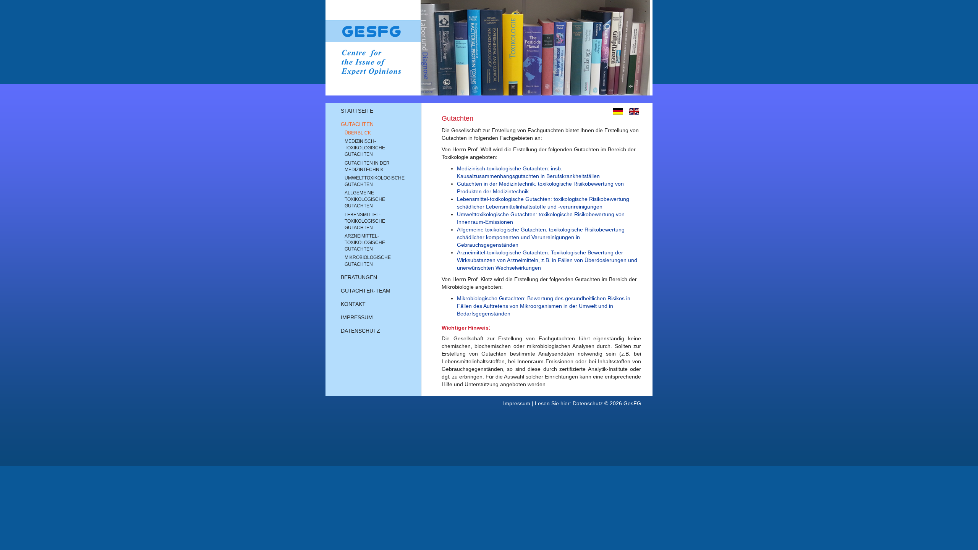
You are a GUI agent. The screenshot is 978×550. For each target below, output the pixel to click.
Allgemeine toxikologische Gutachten (365, 199)
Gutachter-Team (365, 291)
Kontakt (353, 304)
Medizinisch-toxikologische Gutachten (365, 148)
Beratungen (359, 277)
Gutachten (357, 124)
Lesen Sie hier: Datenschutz (569, 403)
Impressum (357, 317)
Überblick (358, 133)
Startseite (357, 111)
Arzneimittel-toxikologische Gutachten (365, 242)
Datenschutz (360, 331)
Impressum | (519, 403)
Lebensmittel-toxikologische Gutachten (365, 221)
